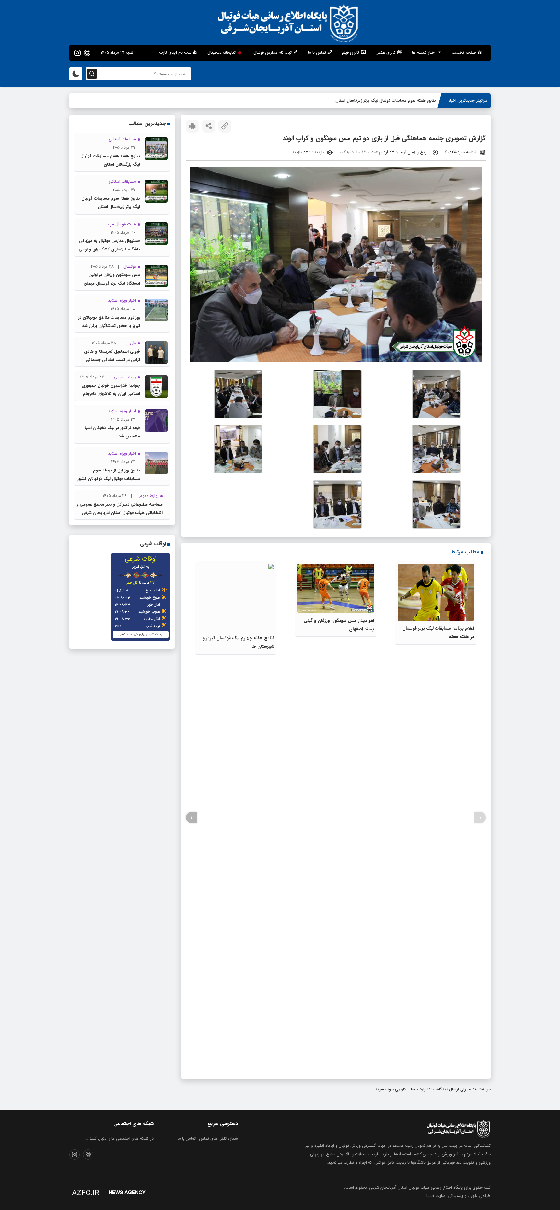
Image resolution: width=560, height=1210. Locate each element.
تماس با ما (187, 1138)
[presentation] (480, 817)
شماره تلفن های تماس (218, 1138)
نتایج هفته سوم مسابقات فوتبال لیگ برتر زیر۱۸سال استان (385, 100)
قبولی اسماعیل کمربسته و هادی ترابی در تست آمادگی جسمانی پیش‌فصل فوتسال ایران (112, 360)
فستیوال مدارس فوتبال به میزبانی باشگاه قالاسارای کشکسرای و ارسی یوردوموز (109, 249)
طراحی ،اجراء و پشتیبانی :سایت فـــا (458, 1196)
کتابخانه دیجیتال (221, 52)
